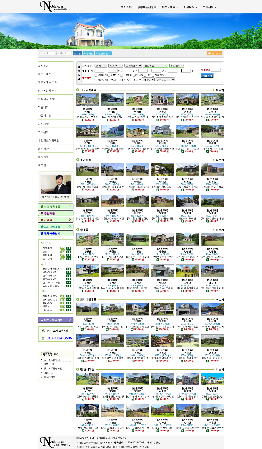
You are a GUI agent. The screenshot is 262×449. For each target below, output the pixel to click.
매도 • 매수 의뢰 (47, 82)
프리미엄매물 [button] (51, 226)
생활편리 (128, 75)
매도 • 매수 (169, 7)
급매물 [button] (47, 220)
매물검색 (207, 75)
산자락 (137, 79)
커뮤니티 (189, 7)
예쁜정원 (159, 75)
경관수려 (102, 79)
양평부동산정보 (147, 7)
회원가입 (88, 53)
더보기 (220, 90)
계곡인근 (125, 79)
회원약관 (43, 148)
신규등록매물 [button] (51, 206)
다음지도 (48, 372)
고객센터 (208, 7)
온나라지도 (49, 377)
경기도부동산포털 (53, 368)
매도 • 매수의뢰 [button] (53, 320)
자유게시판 (44, 115)
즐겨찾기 (216, 53)
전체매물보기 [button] (51, 233)
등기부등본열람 (52, 359)
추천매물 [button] (49, 213)
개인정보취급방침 (48, 140)
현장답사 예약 (46, 99)
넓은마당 (102, 75)
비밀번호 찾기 (103, 53)
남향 (148, 75)
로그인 (77, 53)
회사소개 (126, 7)
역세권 (139, 75)
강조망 (113, 79)
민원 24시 (49, 363)
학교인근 (115, 75)
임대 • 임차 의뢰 (47, 90)
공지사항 (43, 123)
